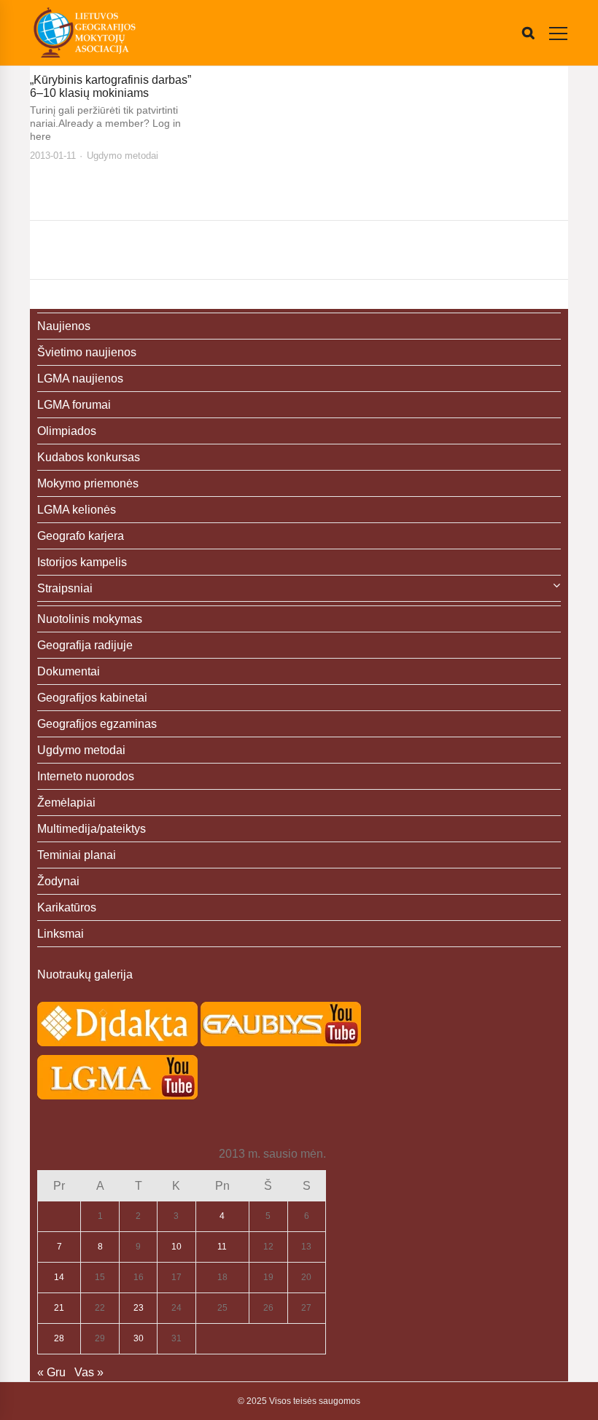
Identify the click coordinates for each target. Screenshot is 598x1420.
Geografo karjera (80, 536)
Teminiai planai (76, 855)
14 (59, 1277)
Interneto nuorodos (85, 776)
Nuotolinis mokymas (89, 619)
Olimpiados (66, 431)
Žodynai (58, 881)
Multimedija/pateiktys (91, 829)
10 (176, 1246)
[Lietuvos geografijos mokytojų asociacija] (84, 33)
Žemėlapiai (66, 802)
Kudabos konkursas (88, 457)
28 (59, 1338)
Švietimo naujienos (86, 352)
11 (222, 1246)
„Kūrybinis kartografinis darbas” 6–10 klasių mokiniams (110, 86)
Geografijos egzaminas (97, 724)
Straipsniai (65, 588)
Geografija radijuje (85, 645)
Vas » (89, 1372)
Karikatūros (66, 907)
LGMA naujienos (80, 378)
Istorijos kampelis (82, 562)
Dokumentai (68, 671)
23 (138, 1308)
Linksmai (60, 933)
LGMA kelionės (76, 509)
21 (59, 1308)
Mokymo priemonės (88, 483)
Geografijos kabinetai (92, 697)
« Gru (51, 1372)
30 (138, 1338)
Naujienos (63, 326)
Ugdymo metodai (122, 155)
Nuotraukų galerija (85, 974)
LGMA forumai (74, 405)
